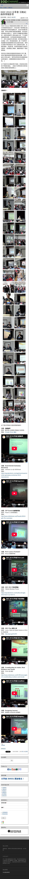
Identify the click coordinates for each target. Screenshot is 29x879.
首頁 (1, 7)
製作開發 (4, 794)
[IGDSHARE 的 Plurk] (12, 770)
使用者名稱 (4, 802)
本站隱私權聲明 (6, 872)
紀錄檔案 (3, 745)
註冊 (14, 17)
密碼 (2, 807)
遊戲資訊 (4, 792)
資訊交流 (4, 795)
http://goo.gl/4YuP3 (11, 634)
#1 (26, 23)
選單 (2, 5)
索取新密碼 (5, 814)
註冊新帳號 (5, 812)
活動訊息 (10, 7)
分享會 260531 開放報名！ (12, 779)
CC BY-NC (10, 860)
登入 (11, 17)
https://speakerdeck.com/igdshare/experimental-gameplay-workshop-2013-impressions (14, 475)
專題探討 (4, 790)
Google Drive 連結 (10, 432)
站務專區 (4, 787)
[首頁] (14, 3)
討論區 (5, 7)
